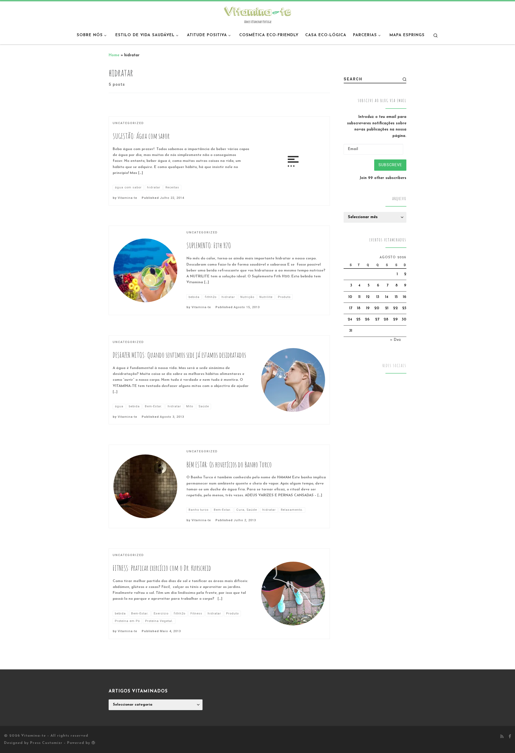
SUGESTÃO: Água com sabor (141, 136)
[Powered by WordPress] (93, 742)
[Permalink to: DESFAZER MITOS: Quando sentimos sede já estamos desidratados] (293, 379)
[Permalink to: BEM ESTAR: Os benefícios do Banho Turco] (145, 486)
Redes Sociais (394, 365)
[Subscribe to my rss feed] (502, 737)
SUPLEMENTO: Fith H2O (208, 245)
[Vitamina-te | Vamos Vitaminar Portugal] (257, 10)
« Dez (395, 340)
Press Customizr (46, 743)
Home (114, 55)
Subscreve (390, 165)
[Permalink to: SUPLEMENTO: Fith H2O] (145, 270)
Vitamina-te (127, 198)
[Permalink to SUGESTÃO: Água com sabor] (293, 161)
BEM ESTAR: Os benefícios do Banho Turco (229, 464)
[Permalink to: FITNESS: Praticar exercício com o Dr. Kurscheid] (293, 593)
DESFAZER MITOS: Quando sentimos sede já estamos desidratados (179, 355)
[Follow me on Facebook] (510, 737)
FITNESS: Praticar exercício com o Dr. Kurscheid (162, 568)
